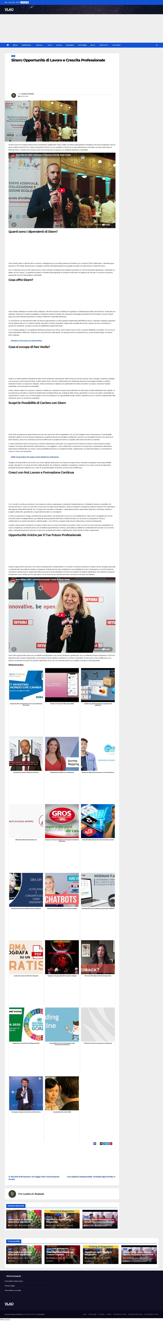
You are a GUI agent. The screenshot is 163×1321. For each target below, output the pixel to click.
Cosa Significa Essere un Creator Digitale (59, 1253)
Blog (93, 45)
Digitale (49, 1249)
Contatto (103, 45)
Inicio (15, 45)
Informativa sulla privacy (14, 1281)
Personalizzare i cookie (151, 1314)
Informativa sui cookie (13, 1290)
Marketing (26, 45)
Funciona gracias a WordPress (14, 1314)
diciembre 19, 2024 (131, 1258)
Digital (39, 45)
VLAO (9, 9)
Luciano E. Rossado (27, 94)
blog (13, 56)
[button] (157, 45)
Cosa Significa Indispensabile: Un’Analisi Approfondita (90, 1177)
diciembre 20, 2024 (16, 1258)
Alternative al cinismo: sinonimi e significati (20, 1220)
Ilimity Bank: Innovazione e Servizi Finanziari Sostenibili (99, 1220)
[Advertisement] (81, 28)
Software (82, 45)
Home (85, 1314)
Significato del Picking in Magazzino (59, 1220)
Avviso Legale (10, 1286)
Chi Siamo (116, 45)
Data (50, 45)
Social (59, 45)
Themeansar (41, 1314)
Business (70, 45)
